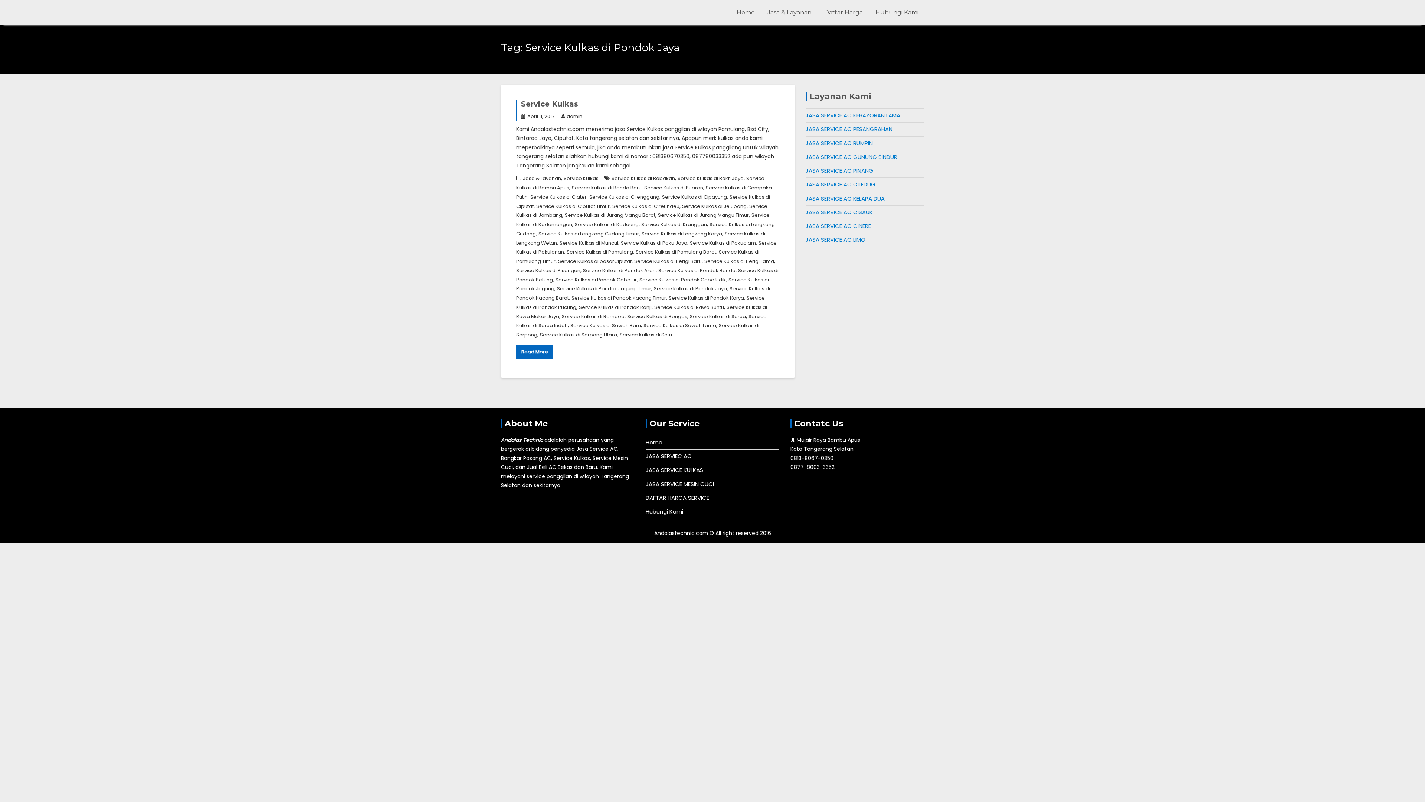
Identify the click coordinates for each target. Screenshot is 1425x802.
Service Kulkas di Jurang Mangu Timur (703, 215)
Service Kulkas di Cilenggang (624, 196)
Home (746, 12)
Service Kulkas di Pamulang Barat (676, 251)
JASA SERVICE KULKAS (674, 470)
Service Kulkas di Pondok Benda (697, 270)
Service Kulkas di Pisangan (548, 270)
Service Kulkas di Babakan (643, 178)
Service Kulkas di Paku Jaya (654, 243)
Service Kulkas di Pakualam (723, 243)
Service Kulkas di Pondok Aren (619, 270)
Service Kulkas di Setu (646, 334)
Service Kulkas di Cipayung (694, 196)
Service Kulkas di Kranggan (674, 224)
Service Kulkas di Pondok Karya (706, 297)
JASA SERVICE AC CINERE (838, 226)
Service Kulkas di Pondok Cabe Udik (682, 279)
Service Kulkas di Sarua (718, 316)
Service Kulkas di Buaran (673, 187)
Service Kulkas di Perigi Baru (668, 261)
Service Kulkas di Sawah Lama (679, 325)
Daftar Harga (843, 12)
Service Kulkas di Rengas (657, 316)
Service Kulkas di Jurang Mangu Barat (610, 215)
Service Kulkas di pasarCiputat (595, 261)
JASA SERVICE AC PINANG (839, 171)
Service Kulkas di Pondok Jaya (690, 288)
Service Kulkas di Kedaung (607, 224)
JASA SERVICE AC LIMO (835, 240)
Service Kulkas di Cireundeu (645, 206)
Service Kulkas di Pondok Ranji (615, 307)
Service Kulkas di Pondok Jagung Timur (604, 288)
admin (574, 116)
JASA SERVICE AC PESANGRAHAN (849, 129)
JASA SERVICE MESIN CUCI (680, 484)
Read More (534, 351)
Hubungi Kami (896, 12)
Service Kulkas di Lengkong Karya (682, 233)
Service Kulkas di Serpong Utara (578, 334)
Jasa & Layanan (789, 12)
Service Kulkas (549, 104)
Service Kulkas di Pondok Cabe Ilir (596, 279)
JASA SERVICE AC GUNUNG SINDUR (851, 157)
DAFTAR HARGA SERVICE (677, 498)
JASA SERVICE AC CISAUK (839, 212)
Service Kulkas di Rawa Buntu (689, 307)
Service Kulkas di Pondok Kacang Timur (618, 297)
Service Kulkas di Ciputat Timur (573, 206)
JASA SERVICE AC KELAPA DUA (845, 198)
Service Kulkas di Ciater (558, 196)
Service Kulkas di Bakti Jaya (711, 178)
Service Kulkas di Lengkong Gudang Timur (588, 233)
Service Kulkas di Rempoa (593, 316)
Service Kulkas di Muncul (589, 243)
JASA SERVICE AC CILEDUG (840, 184)
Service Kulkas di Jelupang (714, 206)
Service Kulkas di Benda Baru (607, 187)
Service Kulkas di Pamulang (600, 251)
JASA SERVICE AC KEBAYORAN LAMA (853, 115)
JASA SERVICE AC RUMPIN (839, 143)
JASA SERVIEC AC (669, 456)
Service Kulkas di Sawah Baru (605, 325)
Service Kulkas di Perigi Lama (739, 261)
